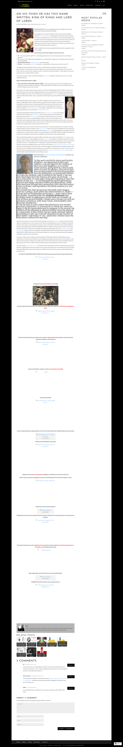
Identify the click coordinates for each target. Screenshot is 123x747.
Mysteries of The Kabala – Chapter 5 (90, 63)
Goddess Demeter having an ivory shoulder (63, 144)
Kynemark (35, 108)
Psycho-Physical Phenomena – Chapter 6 (91, 36)
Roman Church (33, 116)
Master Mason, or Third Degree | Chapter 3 (92, 23)
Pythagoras (56, 221)
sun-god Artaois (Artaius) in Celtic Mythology (59, 150)
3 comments (43, 24)
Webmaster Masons (76, 745)
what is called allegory (44, 36)
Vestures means (35, 62)
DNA (64, 137)
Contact (98, 5)
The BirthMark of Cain (42, 109)
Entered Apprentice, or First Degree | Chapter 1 (93, 27)
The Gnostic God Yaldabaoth (88, 67)
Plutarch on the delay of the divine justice (55, 155)
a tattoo (47, 76)
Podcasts (89, 5)
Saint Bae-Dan (35, 114)
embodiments (54, 93)
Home (69, 5)
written (33, 64)
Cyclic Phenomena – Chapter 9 (89, 40)
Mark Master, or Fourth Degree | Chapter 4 (92, 32)
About (75, 5)
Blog (82, 5)
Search (104, 13)
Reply (71, 665)
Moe (19, 24)
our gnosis (46, 139)
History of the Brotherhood (33, 24)
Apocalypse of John (49, 112)
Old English (29, 108)
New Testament (43, 128)
